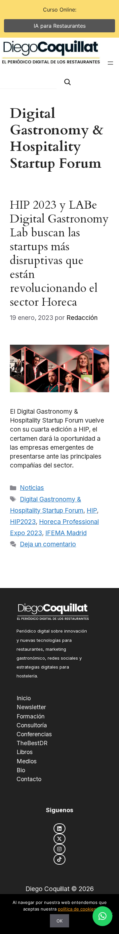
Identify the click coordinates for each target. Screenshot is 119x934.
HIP (92, 510)
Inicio (24, 698)
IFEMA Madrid (66, 533)
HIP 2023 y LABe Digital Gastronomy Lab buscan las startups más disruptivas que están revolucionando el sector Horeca (59, 253)
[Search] (67, 82)
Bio (21, 770)
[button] (102, 916)
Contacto (29, 779)
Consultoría (32, 725)
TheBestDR (32, 743)
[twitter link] (59, 839)
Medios (27, 761)
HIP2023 (23, 522)
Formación (31, 716)
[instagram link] (59, 849)
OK (59, 920)
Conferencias (34, 734)
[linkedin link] (59, 828)
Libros (25, 751)
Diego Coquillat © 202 (57, 889)
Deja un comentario (48, 544)
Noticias (32, 488)
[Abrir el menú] (110, 63)
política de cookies (77, 909)
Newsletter (31, 707)
